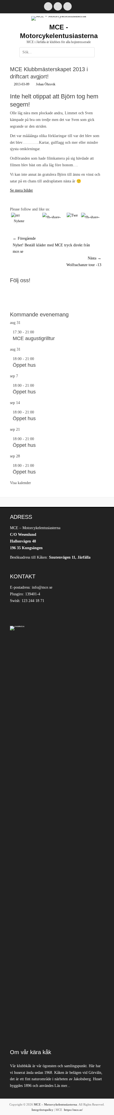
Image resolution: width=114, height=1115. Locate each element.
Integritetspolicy (42, 1109)
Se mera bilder (21, 190)
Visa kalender (20, 483)
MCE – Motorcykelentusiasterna (55, 1104)
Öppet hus (24, 365)
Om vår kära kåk (30, 1052)
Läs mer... (62, 1086)
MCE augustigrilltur (34, 338)
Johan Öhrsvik (45, 84)
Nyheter (19, 221)
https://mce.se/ (73, 1109)
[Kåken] (57, 834)
